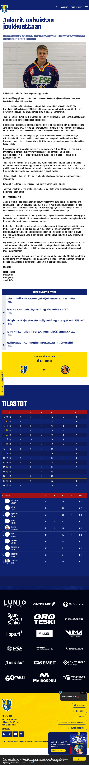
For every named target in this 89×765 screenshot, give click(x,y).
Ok (79, 758)
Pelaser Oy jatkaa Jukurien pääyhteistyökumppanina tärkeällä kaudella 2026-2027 (41, 331)
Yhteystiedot (6, 728)
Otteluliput (76, 7)
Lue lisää (30, 762)
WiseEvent (30, 741)
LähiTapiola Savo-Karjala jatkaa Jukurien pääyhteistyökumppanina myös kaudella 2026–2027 (45, 320)
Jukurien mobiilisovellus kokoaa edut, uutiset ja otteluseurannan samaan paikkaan (41, 298)
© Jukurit (5, 741)
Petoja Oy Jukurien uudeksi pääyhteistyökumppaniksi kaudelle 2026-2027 (37, 309)
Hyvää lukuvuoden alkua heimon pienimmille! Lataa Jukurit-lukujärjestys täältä (40, 342)
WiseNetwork (45, 741)
